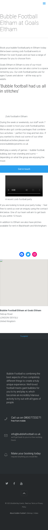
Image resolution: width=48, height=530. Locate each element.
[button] (24, 280)
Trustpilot (24, 336)
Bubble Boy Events (17, 503)
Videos (36, 513)
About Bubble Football (18, 513)
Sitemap (30, 513)
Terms (33, 503)
